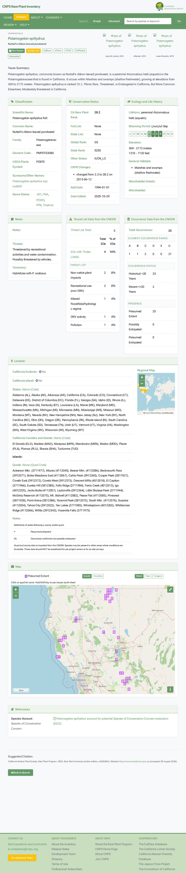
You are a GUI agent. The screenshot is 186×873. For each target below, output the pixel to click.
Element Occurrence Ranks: (148, 238)
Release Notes (60, 849)
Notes (18, 219)
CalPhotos (80, 50)
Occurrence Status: (142, 265)
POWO (40, 200)
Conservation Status (84, 101)
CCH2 (68, 50)
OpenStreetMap (153, 413)
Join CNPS (102, 859)
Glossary (57, 859)
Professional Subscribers (67, 869)
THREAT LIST (78, 265)
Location (19, 361)
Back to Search (21, 772)
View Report (17, 50)
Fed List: (76, 126)
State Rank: (78, 150)
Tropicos (48, 205)
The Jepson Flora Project (154, 864)
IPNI (38, 205)
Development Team (22, 857)
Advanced (114, 21)
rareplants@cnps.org (24, 849)
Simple (97, 21)
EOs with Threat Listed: (80, 254)
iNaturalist (14, 56)
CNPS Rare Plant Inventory (21, 6)
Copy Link (34, 50)
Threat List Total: (81, 230)
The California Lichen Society (157, 849)
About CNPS (102, 854)
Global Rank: (79, 142)
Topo (147, 576)
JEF (38, 194)
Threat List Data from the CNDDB (94, 219)
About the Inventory (64, 844)
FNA (45, 194)
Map (17, 566)
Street (139, 576)
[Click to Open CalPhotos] (114, 40)
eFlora (58, 50)
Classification (23, 101)
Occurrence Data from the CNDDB (152, 219)
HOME (8, 17)
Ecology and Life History (146, 101)
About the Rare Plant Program (113, 844)
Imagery (158, 576)
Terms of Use (60, 864)
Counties (98, 576)
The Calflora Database (153, 844)
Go (179, 21)
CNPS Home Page (106, 849)
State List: (77, 134)
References (22, 709)
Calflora (47, 50)
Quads (87, 576)
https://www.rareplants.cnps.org (134, 761)
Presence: (135, 303)
